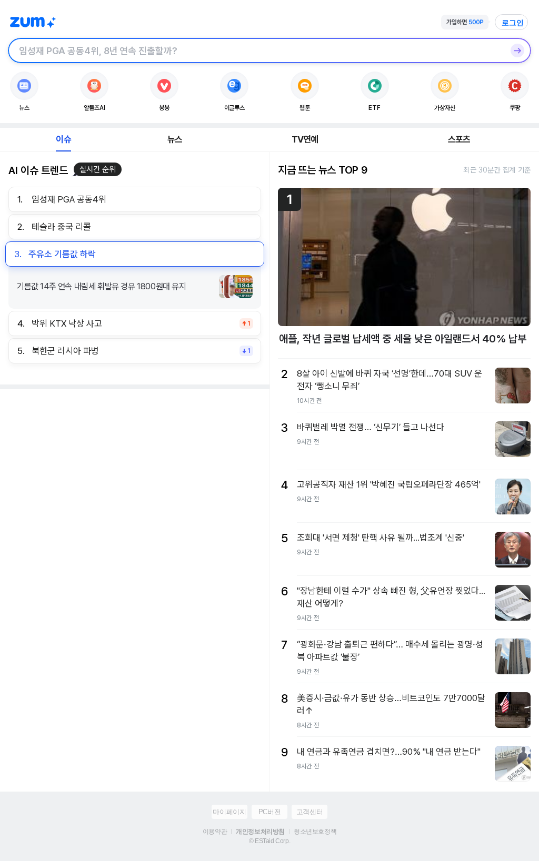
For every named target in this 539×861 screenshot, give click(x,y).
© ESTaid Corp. (269, 841)
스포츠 (459, 139)
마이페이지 (229, 812)
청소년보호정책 (315, 831)
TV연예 (305, 139)
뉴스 (174, 139)
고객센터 (309, 812)
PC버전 (269, 812)
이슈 (63, 139)
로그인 (513, 22)
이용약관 (215, 831)
